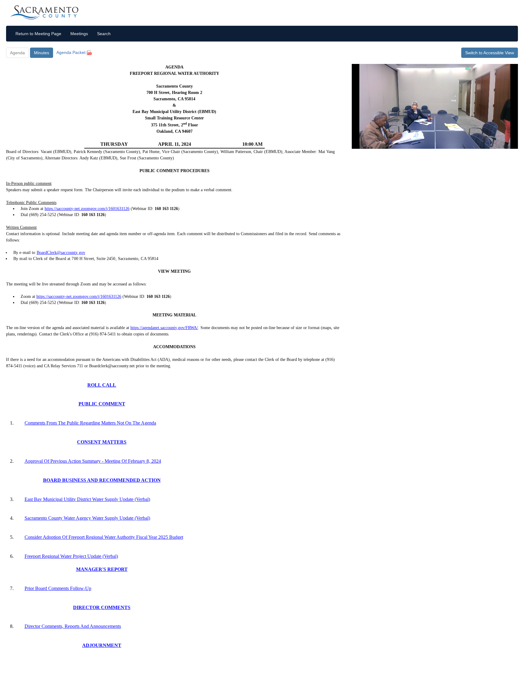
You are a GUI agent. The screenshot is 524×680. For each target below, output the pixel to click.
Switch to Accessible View (489, 52)
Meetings (79, 33)
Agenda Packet (71, 52)
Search (104, 33)
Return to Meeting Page (38, 33)
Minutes (41, 52)
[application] (435, 106)
